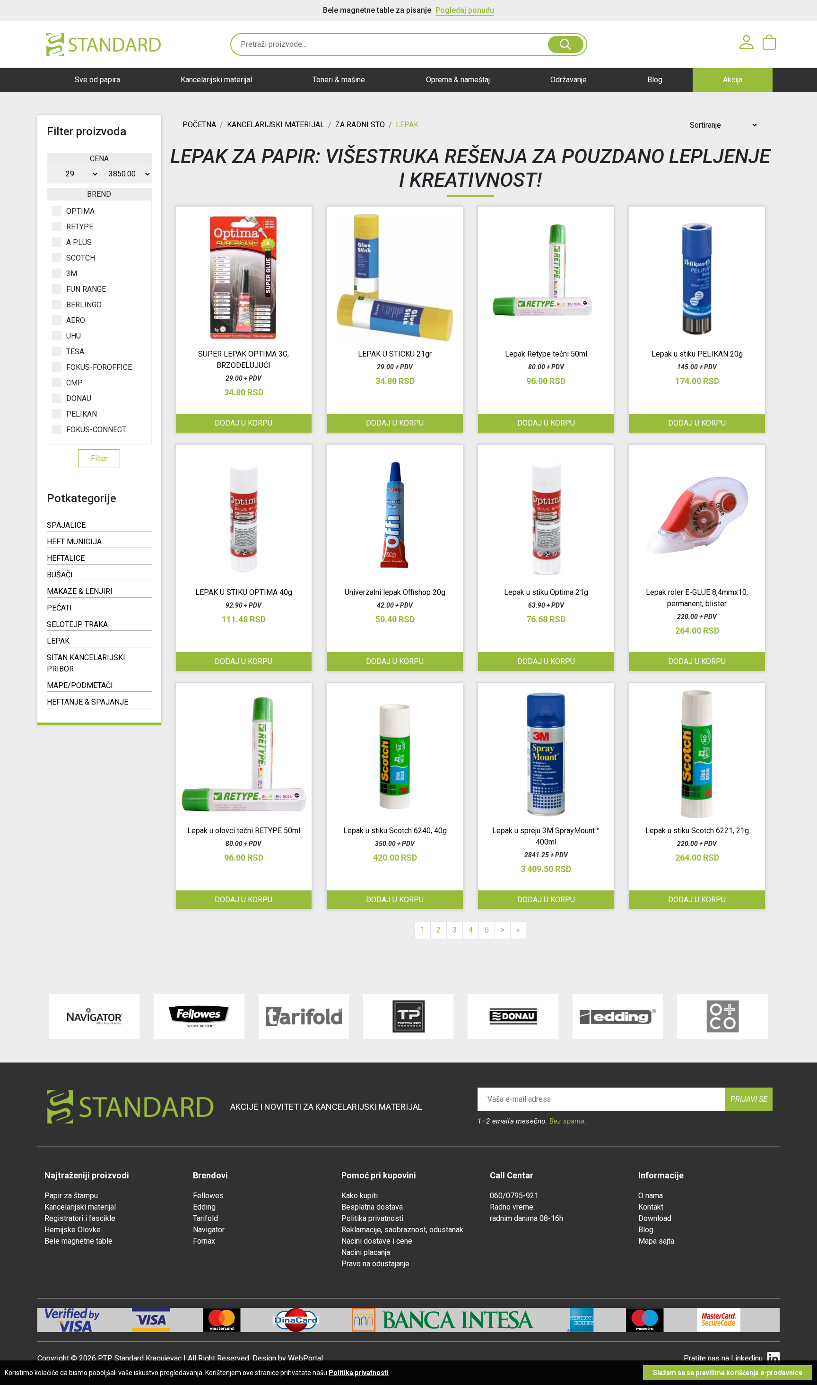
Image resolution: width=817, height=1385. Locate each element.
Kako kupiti (359, 1195)
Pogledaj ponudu (464, 10)
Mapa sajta (656, 1241)
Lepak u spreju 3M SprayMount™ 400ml (546, 836)
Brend (99, 194)
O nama (650, 1195)
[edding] (618, 1016)
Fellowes (208, 1195)
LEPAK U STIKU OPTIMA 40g (243, 592)
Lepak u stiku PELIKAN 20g (697, 353)
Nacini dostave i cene (376, 1241)
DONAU (78, 398)
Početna (199, 124)
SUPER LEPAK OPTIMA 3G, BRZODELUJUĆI (243, 359)
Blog (654, 79)
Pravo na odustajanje (375, 1263)
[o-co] (722, 1016)
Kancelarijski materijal (216, 79)
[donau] (513, 1016)
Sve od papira (97, 79)
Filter (99, 458)
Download (654, 1218)
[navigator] (94, 1016)
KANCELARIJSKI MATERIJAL (275, 124)
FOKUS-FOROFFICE (99, 367)
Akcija (732, 79)
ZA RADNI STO (360, 124)
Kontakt (650, 1206)
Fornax (204, 1241)
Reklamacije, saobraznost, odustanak (402, 1229)
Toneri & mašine (339, 79)
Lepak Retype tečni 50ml (546, 353)
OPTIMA (80, 211)
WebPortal (305, 1358)
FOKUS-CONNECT (96, 429)
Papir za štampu (71, 1195)
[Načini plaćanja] (167, 1320)
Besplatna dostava (372, 1206)
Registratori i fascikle (79, 1218)
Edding (204, 1206)
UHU (73, 335)
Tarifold (205, 1218)
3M (71, 273)
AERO (75, 320)
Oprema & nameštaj (458, 79)
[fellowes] (199, 1016)
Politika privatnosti (372, 1218)
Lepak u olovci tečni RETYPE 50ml (243, 830)
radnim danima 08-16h (526, 1218)
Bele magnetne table (78, 1241)
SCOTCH (80, 257)
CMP (74, 382)
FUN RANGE (86, 289)
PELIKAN (81, 413)
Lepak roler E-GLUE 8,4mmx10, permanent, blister (697, 598)
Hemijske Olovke (72, 1229)
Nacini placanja (365, 1252)
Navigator (209, 1229)
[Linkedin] (773, 1358)
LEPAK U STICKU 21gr (395, 353)
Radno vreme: (512, 1206)
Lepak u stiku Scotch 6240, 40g (395, 830)
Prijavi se (748, 1099)
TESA (75, 351)
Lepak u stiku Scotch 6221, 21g (697, 830)
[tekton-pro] (408, 1016)
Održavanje (568, 79)
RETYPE (79, 226)
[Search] (565, 44)
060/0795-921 (514, 1195)
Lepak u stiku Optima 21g (546, 592)
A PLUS (79, 242)
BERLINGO (84, 304)
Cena (99, 158)
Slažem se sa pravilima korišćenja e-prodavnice (727, 1372)
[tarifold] (304, 1016)
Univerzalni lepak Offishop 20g (395, 592)
